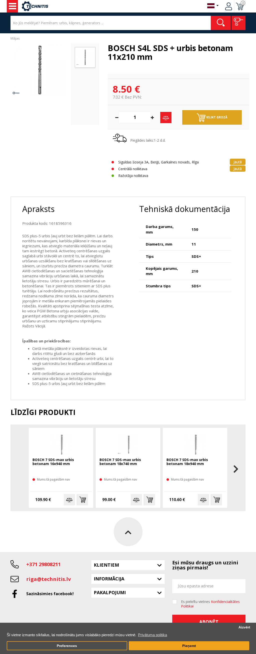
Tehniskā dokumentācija (184, 208)
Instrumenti (12, 6)
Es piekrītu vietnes (210, 603)
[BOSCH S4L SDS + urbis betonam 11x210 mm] (39, 70)
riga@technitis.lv (48, 579)
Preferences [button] (67, 646)
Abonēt (208, 622)
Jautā (238, 161)
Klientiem (106, 565)
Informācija (109, 579)
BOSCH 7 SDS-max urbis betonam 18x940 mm (187, 462)
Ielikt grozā (216, 117)
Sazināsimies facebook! (50, 593)
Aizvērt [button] (244, 627)
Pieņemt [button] (189, 646)
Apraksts (38, 208)
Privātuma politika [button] (152, 635)
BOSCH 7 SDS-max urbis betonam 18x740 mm (120, 462)
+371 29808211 (43, 564)
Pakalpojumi (110, 592)
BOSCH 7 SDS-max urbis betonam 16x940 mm (53, 462)
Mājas (15, 38)
